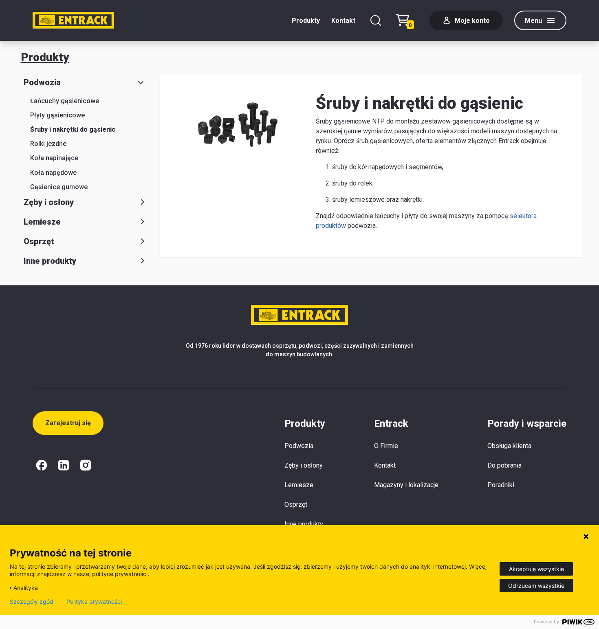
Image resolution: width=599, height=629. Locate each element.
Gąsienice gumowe (59, 187)
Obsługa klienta (509, 446)
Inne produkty (50, 261)
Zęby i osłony (49, 202)
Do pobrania (504, 465)
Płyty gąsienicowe (57, 115)
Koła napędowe (53, 173)
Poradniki (500, 485)
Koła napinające (54, 158)
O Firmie (386, 446)
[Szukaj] (376, 20)
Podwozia (42, 82)
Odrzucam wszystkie (536, 585)
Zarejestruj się (68, 423)
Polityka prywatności (94, 601)
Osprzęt (39, 241)
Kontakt (343, 20)
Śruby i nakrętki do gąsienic (72, 129)
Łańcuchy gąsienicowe (64, 101)
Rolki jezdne (48, 144)
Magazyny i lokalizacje (406, 485)
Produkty (306, 20)
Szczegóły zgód (31, 601)
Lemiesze (42, 222)
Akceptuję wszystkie (536, 568)
